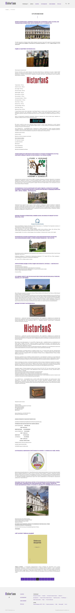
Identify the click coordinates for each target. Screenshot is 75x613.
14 (34, 579)
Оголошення (44, 3)
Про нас (59, 3)
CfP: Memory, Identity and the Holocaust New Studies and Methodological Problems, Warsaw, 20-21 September (37, 277)
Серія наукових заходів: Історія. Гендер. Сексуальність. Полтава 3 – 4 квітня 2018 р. (37, 263)
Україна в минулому (50, 604)
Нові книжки (52, 3)
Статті (66, 604)
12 (28, 579)
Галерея (37, 3)
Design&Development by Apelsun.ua (62, 610)
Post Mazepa (63, 597)
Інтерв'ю (43, 595)
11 (26, 579)
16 (40, 579)
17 (43, 579)
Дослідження (35, 597)
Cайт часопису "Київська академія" (24, 533)
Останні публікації (49, 599)
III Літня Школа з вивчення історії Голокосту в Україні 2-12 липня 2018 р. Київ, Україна (37, 450)
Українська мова (56, 597)
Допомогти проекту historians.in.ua (25, 303)
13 (31, 579)
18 (46, 579)
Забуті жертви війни (37, 599)
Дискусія (60, 595)
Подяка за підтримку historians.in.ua (25, 48)
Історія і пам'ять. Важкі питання (46, 597)
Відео (43, 599)
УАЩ (56, 604)
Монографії (61, 604)
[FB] (68, 3)
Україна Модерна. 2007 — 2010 (39, 604)
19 (48, 579)
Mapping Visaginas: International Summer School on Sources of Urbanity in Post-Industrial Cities (36, 216)
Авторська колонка (36, 595)
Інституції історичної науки (52, 595)
